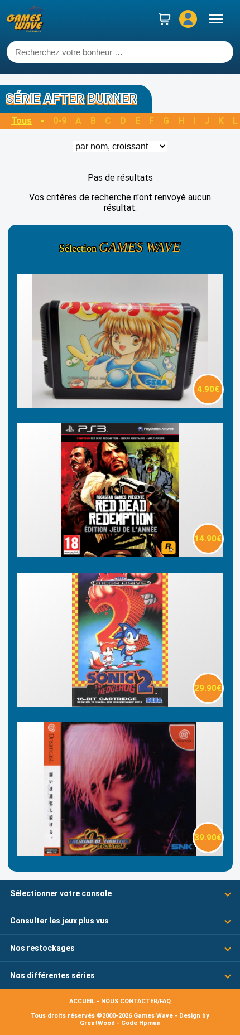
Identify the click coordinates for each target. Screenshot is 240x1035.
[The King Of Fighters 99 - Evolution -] (120, 853)
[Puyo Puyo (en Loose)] (120, 404)
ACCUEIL (82, 1001)
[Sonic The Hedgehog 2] (120, 703)
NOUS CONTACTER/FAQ (136, 1001)
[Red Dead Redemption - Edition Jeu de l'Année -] (120, 554)
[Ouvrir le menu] (216, 19)
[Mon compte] (188, 19)
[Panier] (165, 19)
